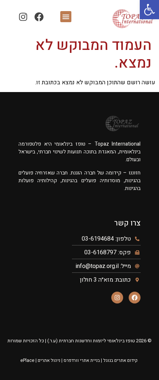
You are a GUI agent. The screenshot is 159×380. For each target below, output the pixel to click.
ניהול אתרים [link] (49, 360)
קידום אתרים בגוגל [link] (120, 360)
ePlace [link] (27, 360)
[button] (65, 16)
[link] (149, 9)
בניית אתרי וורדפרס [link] (82, 360)
